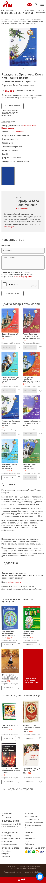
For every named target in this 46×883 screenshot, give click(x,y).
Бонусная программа (9, 844)
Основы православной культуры (13, 21)
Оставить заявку (12, 106)
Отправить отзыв (12, 293)
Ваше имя (5, 245)
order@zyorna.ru (14, 582)
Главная (4, 19)
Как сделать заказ (32, 816)
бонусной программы (23, 277)
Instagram (5, 854)
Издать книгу (6, 835)
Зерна (7, 4)
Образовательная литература (28, 19)
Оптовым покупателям (33, 825)
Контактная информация (34, 822)
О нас (27, 828)
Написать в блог (7, 841)
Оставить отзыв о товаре (10, 838)
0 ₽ (29, 5)
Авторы (27, 835)
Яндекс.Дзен (6, 851)
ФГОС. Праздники (16, 132)
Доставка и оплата (32, 819)
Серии (27, 841)
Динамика (17, 872)
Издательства (30, 838)
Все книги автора (22, 209)
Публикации (29, 844)
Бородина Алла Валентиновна (17, 85)
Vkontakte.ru (5, 857)
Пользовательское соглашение (23, 868)
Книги (12, 19)
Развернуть (9, 227)
